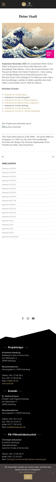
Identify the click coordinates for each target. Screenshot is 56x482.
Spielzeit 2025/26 (9, 168)
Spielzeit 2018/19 (9, 197)
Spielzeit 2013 (8, 221)
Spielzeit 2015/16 (9, 209)
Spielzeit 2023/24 (9, 176)
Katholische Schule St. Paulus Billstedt (21, 100)
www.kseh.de (7, 383)
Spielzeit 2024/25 (9, 172)
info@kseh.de (12, 381)
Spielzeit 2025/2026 (10, 237)
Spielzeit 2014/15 (9, 213)
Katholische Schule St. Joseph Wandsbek (22, 111)
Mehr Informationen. (27, 472)
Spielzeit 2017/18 (9, 201)
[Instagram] (28, 318)
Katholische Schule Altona (16, 95)
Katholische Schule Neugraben (18, 108)
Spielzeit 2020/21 (9, 188)
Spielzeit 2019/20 (9, 193)
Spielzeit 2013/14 (9, 217)
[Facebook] (22, 318)
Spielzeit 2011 (7, 229)
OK (28, 477)
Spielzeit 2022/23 (9, 180)
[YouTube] (33, 318)
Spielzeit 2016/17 (9, 205)
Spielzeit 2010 (8, 233)
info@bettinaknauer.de (16, 427)
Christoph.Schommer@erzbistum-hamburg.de (26, 459)
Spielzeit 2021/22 (9, 184)
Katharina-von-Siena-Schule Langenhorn (22, 103)
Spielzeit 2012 (8, 225)
